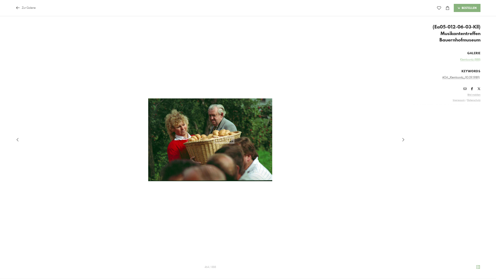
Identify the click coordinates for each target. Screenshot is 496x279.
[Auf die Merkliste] (439, 8)
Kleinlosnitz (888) (470, 59)
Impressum (459, 100)
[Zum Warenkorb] (447, 8)
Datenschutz (473, 100)
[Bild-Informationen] (478, 267)
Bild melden (474, 95)
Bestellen (469, 8)
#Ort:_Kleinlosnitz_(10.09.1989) (461, 77)
